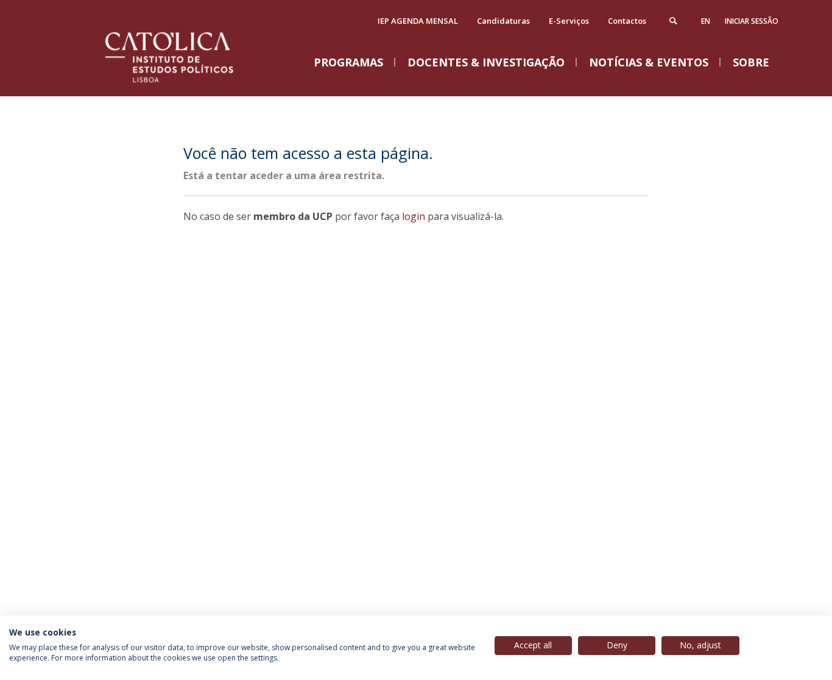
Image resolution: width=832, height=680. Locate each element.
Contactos (627, 20)
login (413, 216)
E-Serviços (569, 20)
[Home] (184, 84)
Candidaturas (503, 20)
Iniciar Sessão (751, 21)
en (705, 21)
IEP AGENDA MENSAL (418, 20)
